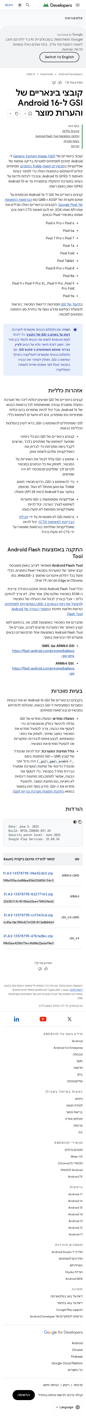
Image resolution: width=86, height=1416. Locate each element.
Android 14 (75, 1214)
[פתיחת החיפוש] (27, 5)
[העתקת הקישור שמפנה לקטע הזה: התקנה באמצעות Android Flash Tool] (68, 556)
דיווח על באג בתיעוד (70, 1303)
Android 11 (76, 1234)
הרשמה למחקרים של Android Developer (56, 1316)
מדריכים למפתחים (71, 1259)
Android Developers (70, 74)
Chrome (77, 1350)
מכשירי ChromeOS (70, 1163)
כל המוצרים (75, 1370)
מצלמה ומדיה (74, 1119)
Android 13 (75, 1221)
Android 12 (75, 1228)
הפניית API (76, 1265)
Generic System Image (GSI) (34, 156)
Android (77, 1041)
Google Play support (69, 1310)
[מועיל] (60, 83)
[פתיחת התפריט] (77, 5)
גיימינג (79, 1099)
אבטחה (78, 1054)
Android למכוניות (72, 1170)
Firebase (77, 1356)
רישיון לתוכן (76, 990)
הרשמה (24, 1395)
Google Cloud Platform (67, 1363)
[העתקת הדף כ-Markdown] (16, 113)
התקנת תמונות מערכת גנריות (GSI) (38, 792)
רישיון (66, 1385)
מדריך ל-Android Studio (67, 1252)
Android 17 (75, 1194)
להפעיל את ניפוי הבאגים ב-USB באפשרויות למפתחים (43, 604)
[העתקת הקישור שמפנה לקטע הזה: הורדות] (61, 809)
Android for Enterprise (68, 1048)
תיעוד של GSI (71, 304)
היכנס (9, 5)
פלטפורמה (74, 18)
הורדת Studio (74, 1272)
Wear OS (77, 1156)
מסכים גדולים (74, 1150)
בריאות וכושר (74, 1112)
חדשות (78, 1068)
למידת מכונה (74, 1105)
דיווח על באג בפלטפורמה (67, 1296)
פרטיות (78, 1125)
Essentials (46, 74)
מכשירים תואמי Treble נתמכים (42, 166)
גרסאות (30, 74)
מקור (79, 1061)
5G (80, 1132)
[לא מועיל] (54, 83)
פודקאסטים (75, 1081)
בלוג (80, 1074)
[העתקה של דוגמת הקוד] (79, 821)
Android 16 (75, 1201)
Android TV (75, 1177)
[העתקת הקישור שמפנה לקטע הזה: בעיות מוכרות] (47, 691)
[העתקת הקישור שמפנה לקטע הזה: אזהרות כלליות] (44, 391)
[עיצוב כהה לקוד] (74, 821)
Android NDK (74, 1279)
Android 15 (75, 1207)
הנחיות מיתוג (51, 1385)
